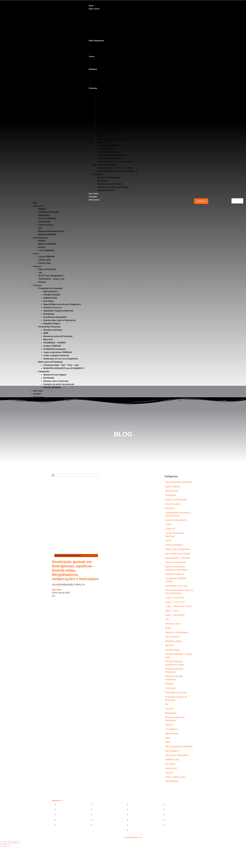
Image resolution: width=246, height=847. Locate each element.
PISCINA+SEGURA (105, 97)
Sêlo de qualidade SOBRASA (179, 746)
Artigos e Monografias (176, 499)
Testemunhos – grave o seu (105, 81)
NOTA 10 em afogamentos (104, 78)
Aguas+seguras (172, 486)
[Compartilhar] (12, 842)
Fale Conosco (94, 200)
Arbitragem (170, 495)
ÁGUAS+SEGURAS (106, 190)
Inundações (102, 117)
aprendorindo (171, 491)
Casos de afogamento (176, 520)
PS (166, 704)
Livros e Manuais (100, 53)
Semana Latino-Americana (109, 184)
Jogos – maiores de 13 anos (178, 606)
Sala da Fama (171, 733)
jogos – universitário (175, 615)
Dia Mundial (102, 181)
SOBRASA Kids (104, 101)
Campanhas (97, 174)
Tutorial (168, 772)
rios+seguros (171, 729)
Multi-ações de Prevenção (104, 165)
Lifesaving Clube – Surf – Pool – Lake (115, 168)
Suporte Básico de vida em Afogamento (116, 107)
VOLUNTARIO (171, 781)
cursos (168, 540)
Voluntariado (98, 24)
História (96, 85)
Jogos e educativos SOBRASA (111, 155)
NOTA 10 (169, 645)
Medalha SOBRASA (101, 37)
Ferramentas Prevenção (103, 129)
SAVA (167, 737)
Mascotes (102, 142)
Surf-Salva (102, 104)
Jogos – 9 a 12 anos (175, 602)
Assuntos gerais (173, 504)
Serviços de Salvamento (177, 755)
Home (91, 6)
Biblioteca (170, 508)
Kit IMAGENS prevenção (108, 152)
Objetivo (96, 11)
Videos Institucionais (175, 777)
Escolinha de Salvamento (109, 120)
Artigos (95, 50)
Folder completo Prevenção (110, 158)
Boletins (96, 43)
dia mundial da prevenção (177, 553)
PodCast (169, 683)
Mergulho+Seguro (105, 126)
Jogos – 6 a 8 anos (174, 597)
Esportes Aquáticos (174, 574)
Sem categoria (172, 751)
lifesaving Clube (173, 623)
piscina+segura (172, 649)
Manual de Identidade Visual (105, 34)
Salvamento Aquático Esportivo (112, 113)
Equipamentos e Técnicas (177, 558)
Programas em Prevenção (104, 91)
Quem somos (94, 9)
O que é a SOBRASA (101, 21)
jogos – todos (171, 610)
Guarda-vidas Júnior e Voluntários (113, 123)
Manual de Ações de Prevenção (111, 139)
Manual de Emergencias (176, 632)
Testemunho (171, 768)
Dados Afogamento (96, 41)
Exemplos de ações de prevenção (112, 187)
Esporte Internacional (175, 562)
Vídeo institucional (101, 72)
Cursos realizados (174, 545)
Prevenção (93, 88)
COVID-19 (170, 528)
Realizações (98, 18)
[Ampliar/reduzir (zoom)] (2, 842)
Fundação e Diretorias (102, 15)
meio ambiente (172, 636)
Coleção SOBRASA (106, 149)
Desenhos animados (106, 133)
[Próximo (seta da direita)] (7, 846)
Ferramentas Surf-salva (176, 585)
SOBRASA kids (172, 759)
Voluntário (93, 197)
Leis (94, 75)
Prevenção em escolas (176, 692)
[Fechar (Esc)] (17, 842)
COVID (168, 524)
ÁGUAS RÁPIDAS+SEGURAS (178, 482)
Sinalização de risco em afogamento (114, 161)
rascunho (169, 708)
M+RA (168, 628)
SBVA (167, 742)
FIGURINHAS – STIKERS (108, 145)
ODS (94, 31)
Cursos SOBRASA (100, 59)
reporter (169, 724)
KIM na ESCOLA (104, 94)
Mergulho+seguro (173, 641)
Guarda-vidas (98, 66)
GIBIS (99, 136)
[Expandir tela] (7, 842)
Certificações (98, 62)
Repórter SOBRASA (101, 47)
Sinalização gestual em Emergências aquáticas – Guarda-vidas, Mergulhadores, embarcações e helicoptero (75, 570)
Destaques (93, 69)
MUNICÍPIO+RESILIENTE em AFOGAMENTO (117, 171)
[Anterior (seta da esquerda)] (2, 846)
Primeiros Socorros (106, 110)
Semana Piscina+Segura (108, 177)
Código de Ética (99, 27)
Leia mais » (57, 589)
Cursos (91, 56)
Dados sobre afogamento (177, 549)
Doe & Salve (93, 194)
